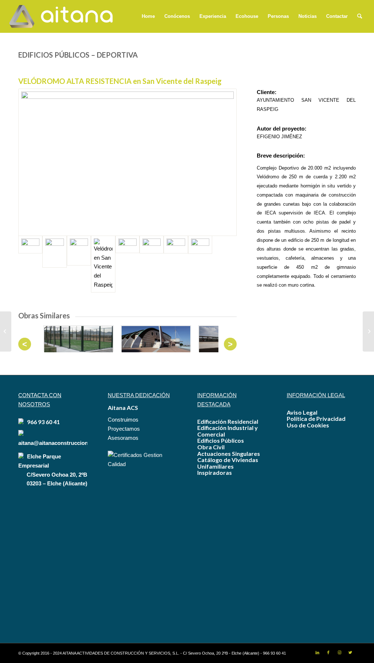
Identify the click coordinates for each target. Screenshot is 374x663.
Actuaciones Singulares (228, 453)
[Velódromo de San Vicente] (127, 162)
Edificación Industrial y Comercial (227, 431)
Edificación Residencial (227, 421)
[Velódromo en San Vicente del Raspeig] (103, 264)
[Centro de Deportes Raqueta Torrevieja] (368, 331)
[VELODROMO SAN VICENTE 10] (127, 264)
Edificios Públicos (220, 440)
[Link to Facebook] (328, 652)
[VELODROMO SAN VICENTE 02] (176, 264)
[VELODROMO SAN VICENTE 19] (54, 264)
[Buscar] (359, 16)
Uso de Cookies (308, 425)
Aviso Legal (302, 412)
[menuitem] (148, 16)
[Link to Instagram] (339, 652)
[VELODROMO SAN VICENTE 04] (152, 264)
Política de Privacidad (316, 418)
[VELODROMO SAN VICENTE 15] (79, 264)
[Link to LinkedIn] (317, 652)
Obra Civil (211, 446)
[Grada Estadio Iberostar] (5, 331)
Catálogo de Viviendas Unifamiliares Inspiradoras (227, 466)
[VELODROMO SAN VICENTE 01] (200, 264)
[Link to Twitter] (350, 652)
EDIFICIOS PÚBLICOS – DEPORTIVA (78, 54)
